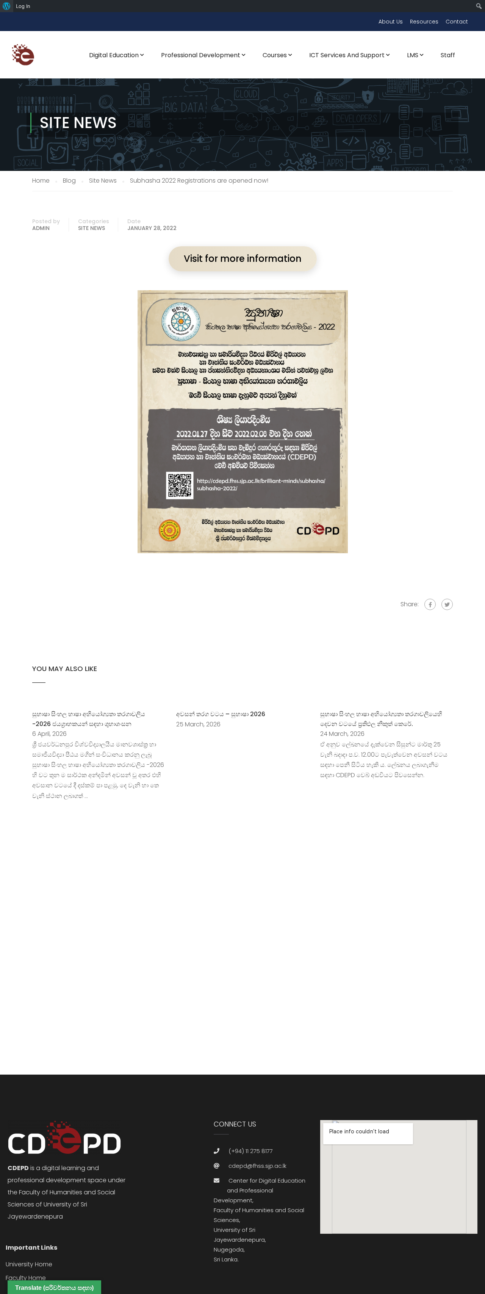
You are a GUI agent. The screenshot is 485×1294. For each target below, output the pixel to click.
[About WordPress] (6, 6)
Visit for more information (243, 258)
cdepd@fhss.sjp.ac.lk (257, 1166)
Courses (275, 55)
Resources (424, 21)
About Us (391, 21)
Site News (91, 228)
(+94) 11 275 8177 (250, 1151)
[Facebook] (430, 604)
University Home (29, 1264)
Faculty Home (26, 1278)
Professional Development (200, 55)
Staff (448, 55)
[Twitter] (447, 604)
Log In (23, 6)
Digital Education (114, 55)
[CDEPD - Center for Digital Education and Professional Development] (24, 59)
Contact (457, 21)
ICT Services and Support (347, 55)
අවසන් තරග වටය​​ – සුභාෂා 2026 (220, 714)
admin (41, 228)
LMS (412, 55)
